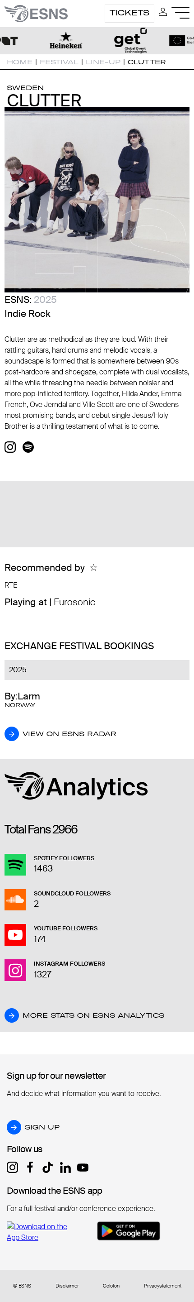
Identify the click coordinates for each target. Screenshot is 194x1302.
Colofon (111, 1286)
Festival (59, 62)
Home (19, 62)
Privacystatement (162, 1286)
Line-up (103, 62)
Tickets (129, 12)
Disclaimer (67, 1286)
